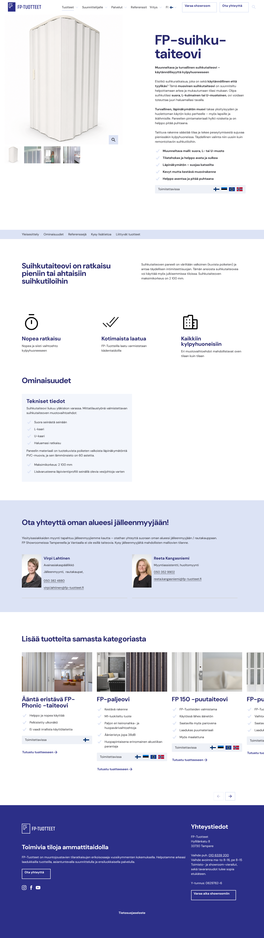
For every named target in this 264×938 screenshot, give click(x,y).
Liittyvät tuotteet (128, 234)
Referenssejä (77, 234)
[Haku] (253, 7)
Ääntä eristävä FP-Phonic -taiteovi (48, 702)
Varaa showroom (197, 6)
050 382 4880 (54, 581)
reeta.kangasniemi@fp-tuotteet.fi (178, 579)
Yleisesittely (30, 234)
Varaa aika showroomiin (212, 893)
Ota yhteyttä (232, 6)
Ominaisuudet (54, 234)
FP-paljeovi (113, 699)
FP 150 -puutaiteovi (200, 699)
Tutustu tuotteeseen (37, 752)
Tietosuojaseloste (132, 913)
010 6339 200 (219, 855)
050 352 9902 (164, 572)
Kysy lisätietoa (101, 234)
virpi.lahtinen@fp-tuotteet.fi (64, 588)
